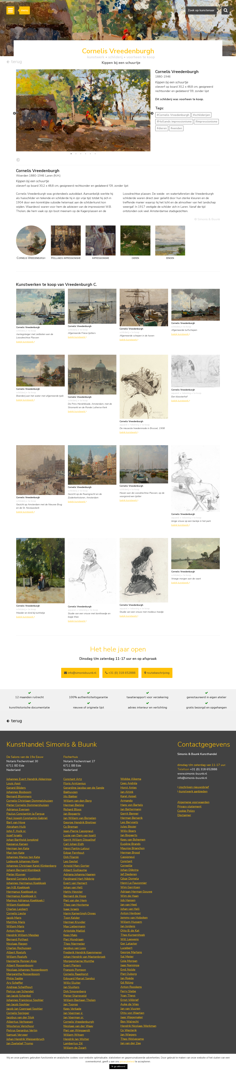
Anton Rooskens (131, 987)
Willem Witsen (73, 1035)
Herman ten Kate (17, 848)
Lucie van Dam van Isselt (79, 835)
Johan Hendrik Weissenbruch (25, 1039)
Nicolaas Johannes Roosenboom (27, 970)
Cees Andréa (128, 783)
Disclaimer (184, 815)
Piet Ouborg (128, 974)
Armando (126, 800)
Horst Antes (128, 787)
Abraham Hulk (16, 827)
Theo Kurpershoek (132, 935)
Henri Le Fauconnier (133, 883)
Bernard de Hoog (74, 896)
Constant (126, 861)
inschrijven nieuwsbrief (193, 787)
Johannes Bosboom (18, 792)
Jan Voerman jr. (73, 1013)
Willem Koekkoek (18, 905)
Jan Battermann (130, 809)
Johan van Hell (73, 887)
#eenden (176, 128)
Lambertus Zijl (73, 1043)
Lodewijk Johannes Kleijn (22, 861)
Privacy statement (189, 806)
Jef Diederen (128, 874)
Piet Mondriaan (73, 939)
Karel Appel (128, 796)
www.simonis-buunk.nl (192, 774)
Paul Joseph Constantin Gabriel (27, 818)
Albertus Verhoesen (19, 1022)
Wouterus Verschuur (20, 1026)
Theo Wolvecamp (132, 1039)
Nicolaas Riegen (16, 944)
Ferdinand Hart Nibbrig (78, 879)
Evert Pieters (72, 965)
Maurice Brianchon (132, 848)
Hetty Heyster (73, 892)
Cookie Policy (186, 811)
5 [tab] (90, 153)
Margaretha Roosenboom (23, 974)
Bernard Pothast (17, 939)
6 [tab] (95, 153)
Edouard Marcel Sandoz (79, 978)
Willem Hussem (131, 922)
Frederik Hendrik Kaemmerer (82, 952)
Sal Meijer (127, 956)
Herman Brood (130, 852)
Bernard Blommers (18, 796)
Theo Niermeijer (74, 944)
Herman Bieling (73, 805)
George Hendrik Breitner (79, 822)
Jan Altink (126, 792)
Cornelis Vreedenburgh (78, 1022)
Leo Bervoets (129, 822)
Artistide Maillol (74, 931)
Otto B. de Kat (129, 930)
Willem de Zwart (74, 1048)
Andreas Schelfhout (19, 987)
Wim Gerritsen (130, 887)
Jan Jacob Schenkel (18, 996)
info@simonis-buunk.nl (192, 778)
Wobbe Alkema (130, 779)
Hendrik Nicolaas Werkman (138, 1026)
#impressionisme (206, 121)
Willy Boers (128, 831)
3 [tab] (80, 153)
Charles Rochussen (18, 948)
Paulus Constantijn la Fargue (25, 814)
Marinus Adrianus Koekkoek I (25, 900)
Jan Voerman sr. (73, 1017)
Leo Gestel (70, 861)
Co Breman (70, 827)
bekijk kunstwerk (25, 341)
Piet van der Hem (75, 900)
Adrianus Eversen (17, 809)
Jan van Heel (128, 904)
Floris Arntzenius (74, 783)
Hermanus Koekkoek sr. (21, 892)
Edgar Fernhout (73, 853)
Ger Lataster (128, 943)
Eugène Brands (130, 844)
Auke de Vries (129, 1004)
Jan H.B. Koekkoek (18, 887)
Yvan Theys (127, 995)
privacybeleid (127, 1061)
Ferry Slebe (128, 991)
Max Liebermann (74, 926)
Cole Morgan (128, 961)
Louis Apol (13, 783)
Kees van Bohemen (132, 839)
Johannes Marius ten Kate (23, 857)
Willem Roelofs (16, 957)
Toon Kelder (71, 918)
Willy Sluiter (72, 983)
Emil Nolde (127, 969)
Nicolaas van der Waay (78, 1026)
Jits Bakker (70, 796)
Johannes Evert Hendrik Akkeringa (28, 779)
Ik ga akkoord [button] (118, 1066)
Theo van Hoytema (76, 905)
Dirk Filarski (71, 857)
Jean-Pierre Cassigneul (78, 831)
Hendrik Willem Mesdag (22, 935)
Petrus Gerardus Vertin (21, 1030)
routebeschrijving (158, 673)
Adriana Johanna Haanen (79, 874)
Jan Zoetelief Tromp (19, 1043)
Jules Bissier (128, 826)
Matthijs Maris (15, 922)
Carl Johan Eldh (73, 844)
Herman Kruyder (74, 922)
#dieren (162, 128)
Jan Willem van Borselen (79, 818)
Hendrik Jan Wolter (76, 1039)
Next (152, 113)
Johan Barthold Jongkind (22, 840)
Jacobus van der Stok (20, 1017)
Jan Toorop (70, 1004)
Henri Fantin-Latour (76, 848)
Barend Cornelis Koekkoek (23, 879)
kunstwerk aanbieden (192, 791)
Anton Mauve (15, 931)
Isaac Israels (71, 909)
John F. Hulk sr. (16, 831)
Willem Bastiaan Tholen (79, 1000)
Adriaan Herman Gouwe (136, 891)
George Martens (131, 952)
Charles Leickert (17, 909)
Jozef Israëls (14, 835)
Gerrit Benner (129, 813)
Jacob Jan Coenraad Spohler (24, 1009)
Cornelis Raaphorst (75, 974)
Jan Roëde (127, 978)
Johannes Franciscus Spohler (25, 1000)
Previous (14, 113)
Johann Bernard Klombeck (23, 870)
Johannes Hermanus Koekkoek (26, 883)
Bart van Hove (15, 822)
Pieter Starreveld (75, 996)
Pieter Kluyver (16, 874)
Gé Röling (126, 982)
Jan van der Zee (130, 1043)
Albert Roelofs (16, 952)
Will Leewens (129, 939)
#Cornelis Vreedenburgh (173, 115)
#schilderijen (201, 115)
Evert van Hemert (75, 883)
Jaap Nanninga (129, 965)
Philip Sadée (14, 978)
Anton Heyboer (130, 913)
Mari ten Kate (15, 853)
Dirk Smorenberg (74, 991)
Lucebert (126, 948)
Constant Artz (72, 779)
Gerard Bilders (16, 788)
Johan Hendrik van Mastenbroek (84, 957)
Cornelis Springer (17, 1013)
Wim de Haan (129, 896)
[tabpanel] (83, 110)
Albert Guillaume (75, 870)
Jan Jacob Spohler (18, 1004)
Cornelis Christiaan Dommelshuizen (29, 801)
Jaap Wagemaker (131, 1017)
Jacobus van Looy (74, 948)
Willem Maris (15, 926)
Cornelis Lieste (16, 913)
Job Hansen (127, 900)
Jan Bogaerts (71, 814)
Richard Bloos (72, 809)
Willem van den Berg (77, 801)
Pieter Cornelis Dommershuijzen (27, 805)
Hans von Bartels (131, 805)
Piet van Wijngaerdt (76, 1030)
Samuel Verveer (17, 1035)
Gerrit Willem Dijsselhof (79, 840)
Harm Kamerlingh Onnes (79, 913)
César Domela (129, 878)
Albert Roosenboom (19, 965)
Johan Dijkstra (129, 870)
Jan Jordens (127, 926)
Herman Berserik (131, 818)
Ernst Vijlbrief (129, 1000)
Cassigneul (127, 857)
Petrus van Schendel (20, 991)
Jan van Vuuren (130, 1008)
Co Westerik (128, 1030)
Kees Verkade (72, 1009)
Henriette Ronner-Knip (21, 961)
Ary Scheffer (14, 983)
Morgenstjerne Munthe (78, 961)
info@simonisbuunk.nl (81, 673)
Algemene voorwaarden (193, 802)
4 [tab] (85, 153)
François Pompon (74, 970)
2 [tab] (76, 153)
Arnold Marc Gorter (76, 866)
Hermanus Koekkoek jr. (21, 896)
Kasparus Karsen (17, 844)
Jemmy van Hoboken (134, 917)
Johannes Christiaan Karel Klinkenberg (31, 866)
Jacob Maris (13, 918)
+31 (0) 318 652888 (121, 673)
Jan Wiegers (128, 1034)
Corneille (126, 865)
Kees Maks (70, 935)
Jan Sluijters (71, 987)
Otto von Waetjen (132, 1013)
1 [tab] (71, 153)
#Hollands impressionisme (174, 121)
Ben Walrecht (129, 1021)
